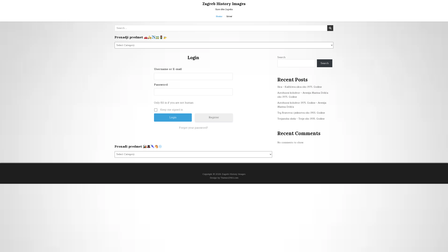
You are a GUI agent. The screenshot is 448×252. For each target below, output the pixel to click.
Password (161, 85)
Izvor (229, 16)
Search (281, 57)
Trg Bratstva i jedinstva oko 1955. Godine (301, 113)
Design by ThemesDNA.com (224, 178)
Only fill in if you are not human (173, 103)
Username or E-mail (168, 69)
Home (219, 16)
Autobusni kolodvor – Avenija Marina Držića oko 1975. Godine (302, 95)
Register (214, 117)
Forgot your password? (193, 128)
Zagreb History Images (224, 3)
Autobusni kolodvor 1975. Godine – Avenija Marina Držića (301, 105)
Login (193, 57)
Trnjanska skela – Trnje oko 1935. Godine (300, 119)
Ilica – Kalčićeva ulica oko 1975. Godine (299, 87)
